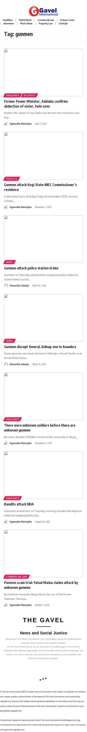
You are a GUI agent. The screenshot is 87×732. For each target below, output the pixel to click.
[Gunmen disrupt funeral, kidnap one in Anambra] (43, 318)
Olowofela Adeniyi (19, 285)
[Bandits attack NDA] (43, 475)
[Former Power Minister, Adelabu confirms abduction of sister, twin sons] (43, 72)
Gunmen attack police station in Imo (31, 268)
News (9, 262)
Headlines (12, 95)
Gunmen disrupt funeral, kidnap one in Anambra (40, 346)
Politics (11, 179)
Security (29, 95)
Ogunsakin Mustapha (21, 123)
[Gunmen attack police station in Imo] (43, 239)
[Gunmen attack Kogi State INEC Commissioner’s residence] (43, 156)
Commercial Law (16, 576)
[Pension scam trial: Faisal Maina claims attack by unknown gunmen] (43, 553)
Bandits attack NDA (19, 504)
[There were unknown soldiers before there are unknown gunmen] (43, 396)
